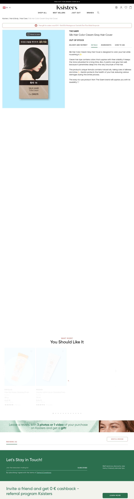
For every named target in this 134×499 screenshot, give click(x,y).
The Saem (74, 31)
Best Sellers (59, 13)
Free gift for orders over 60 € (67, 2)
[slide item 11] (78, 413)
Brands (90, 13)
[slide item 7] (68, 413)
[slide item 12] (81, 413)
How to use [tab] (120, 45)
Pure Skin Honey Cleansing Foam (17, 392)
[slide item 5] (63, 413)
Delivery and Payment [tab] (78, 45)
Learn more (115, 495)
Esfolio (8, 390)
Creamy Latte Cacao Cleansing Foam (50, 392)
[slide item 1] (53, 413)
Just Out (76, 13)
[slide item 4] (60, 413)
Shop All (42, 13)
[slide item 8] (71, 413)
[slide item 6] (65, 413)
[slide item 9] (73, 413)
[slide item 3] (58, 413)
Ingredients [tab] (106, 45)
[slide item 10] (76, 413)
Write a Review (117, 439)
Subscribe (82, 468)
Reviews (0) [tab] (11, 442)
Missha (39, 390)
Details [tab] (94, 45)
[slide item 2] (55, 413)
